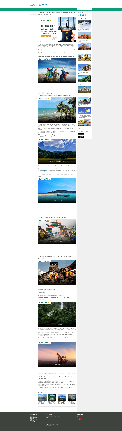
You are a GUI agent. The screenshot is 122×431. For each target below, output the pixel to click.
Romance (54, 9)
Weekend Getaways (61, 9)
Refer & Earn (32, 420)
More (66, 9)
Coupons (70, 9)
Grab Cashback (32, 421)
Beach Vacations (38, 9)
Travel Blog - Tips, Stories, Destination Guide (38, 5)
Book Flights (32, 416)
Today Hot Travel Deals (33, 419)
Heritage (44, 9)
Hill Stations (49, 9)
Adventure (32, 9)
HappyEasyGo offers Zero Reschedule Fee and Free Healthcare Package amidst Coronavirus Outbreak (84, 116)
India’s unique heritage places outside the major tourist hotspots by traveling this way (56, 408)
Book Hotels (32, 418)
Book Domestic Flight (33, 417)
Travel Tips (49, 16)
